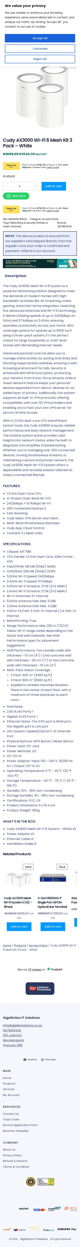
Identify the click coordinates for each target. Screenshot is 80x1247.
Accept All (40, 38)
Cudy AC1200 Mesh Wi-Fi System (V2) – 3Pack (18, 902)
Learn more (53, 167)
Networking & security (23, 222)
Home (7, 945)
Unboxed (16, 226)
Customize (40, 49)
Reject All (40, 59)
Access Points (50, 219)
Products (20, 945)
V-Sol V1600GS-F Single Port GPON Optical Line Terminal (52, 902)
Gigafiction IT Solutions (21, 1018)
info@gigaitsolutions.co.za (22, 1025)
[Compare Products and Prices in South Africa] (40, 989)
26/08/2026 (64, 226)
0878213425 (12, 1030)
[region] (40, 33)
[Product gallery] (40, 96)
